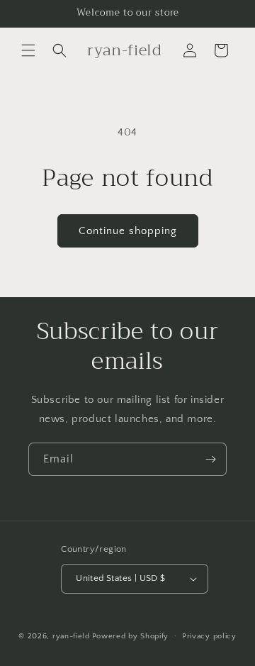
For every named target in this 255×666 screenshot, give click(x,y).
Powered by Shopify (130, 635)
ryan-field (71, 635)
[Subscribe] (210, 459)
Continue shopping (128, 231)
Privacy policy (209, 636)
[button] (28, 50)
